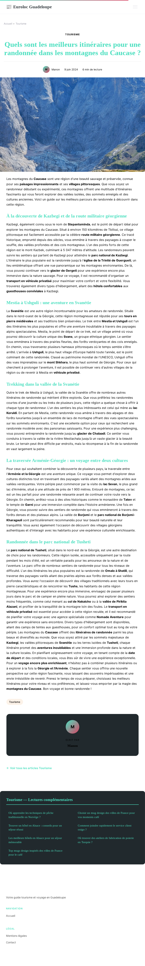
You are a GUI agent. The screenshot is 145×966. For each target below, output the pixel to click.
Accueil (8, 23)
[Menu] (135, 7)
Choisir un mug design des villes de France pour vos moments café (106, 814)
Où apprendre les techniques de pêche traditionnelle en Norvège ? (30, 814)
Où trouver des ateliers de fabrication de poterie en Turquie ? (106, 839)
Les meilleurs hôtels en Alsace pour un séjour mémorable (35, 839)
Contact (11, 942)
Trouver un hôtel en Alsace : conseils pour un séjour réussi (35, 827)
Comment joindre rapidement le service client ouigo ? (104, 827)
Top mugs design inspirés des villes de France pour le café (35, 852)
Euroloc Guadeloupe (29, 6)
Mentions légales (16, 935)
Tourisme (21, 23)
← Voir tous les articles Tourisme (29, 768)
